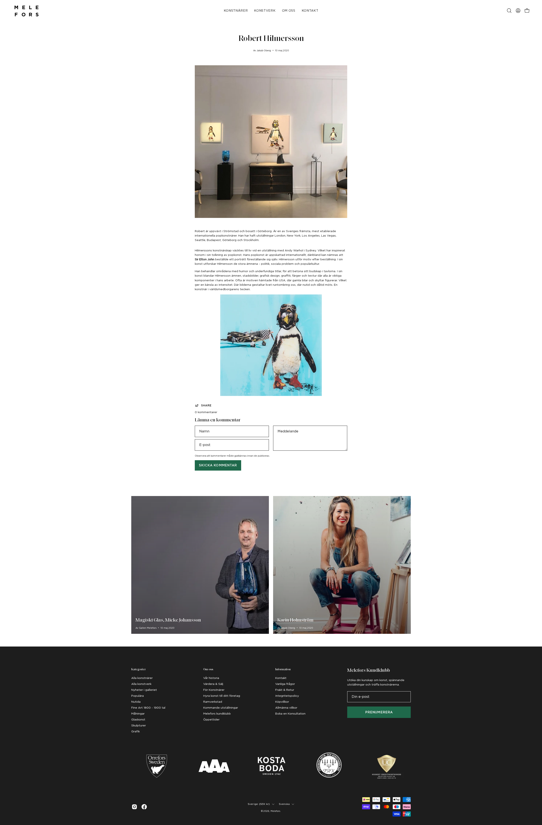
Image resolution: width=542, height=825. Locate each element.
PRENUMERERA (379, 712)
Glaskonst (138, 719)
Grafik (135, 731)
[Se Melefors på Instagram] (134, 807)
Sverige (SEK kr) (259, 804)
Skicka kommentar (218, 465)
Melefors (275, 811)
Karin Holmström (295, 620)
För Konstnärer (213, 689)
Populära (137, 695)
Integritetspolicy (287, 695)
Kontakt (280, 678)
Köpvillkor (282, 701)
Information (283, 669)
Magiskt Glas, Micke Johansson (168, 620)
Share (206, 405)
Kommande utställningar (220, 707)
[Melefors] (26, 10)
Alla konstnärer (142, 678)
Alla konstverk (141, 684)
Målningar (138, 713)
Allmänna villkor (286, 707)
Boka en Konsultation (290, 713)
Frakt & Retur (284, 689)
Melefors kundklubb (217, 713)
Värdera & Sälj (213, 684)
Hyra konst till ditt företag (221, 695)
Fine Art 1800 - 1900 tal (148, 707)
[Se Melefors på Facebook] (144, 807)
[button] (509, 10)
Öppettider (211, 719)
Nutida (136, 701)
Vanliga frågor (285, 684)
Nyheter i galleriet (144, 689)
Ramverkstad (212, 701)
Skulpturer (138, 725)
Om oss (208, 669)
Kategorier (138, 669)
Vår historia (211, 678)
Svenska (284, 804)
